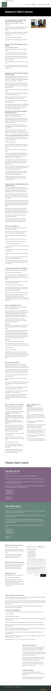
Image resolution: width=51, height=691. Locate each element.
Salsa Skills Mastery (32, 552)
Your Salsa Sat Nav (31, 551)
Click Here (8, 498)
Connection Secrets (32, 557)
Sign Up (8, 537)
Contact (48, 4)
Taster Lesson (18, 639)
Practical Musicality (32, 554)
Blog (44, 4)
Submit (43, 575)
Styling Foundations (32, 555)
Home (26, 4)
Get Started (34, 4)
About (29, 4)
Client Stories (40, 4)
